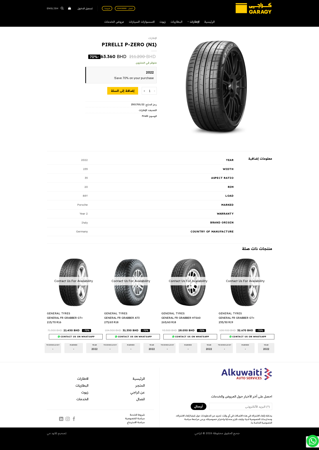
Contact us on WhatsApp (248, 336)
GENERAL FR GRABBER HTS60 (180, 317)
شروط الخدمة (137, 414)
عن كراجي (137, 392)
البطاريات (176, 21)
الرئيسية (209, 21)
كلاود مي (52, 433)
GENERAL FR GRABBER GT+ (236, 317)
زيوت (163, 21)
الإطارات (195, 21)
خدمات (81, 399)
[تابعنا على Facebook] (74, 419)
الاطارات (82, 378)
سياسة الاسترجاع (136, 422)
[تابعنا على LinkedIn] (61, 419)
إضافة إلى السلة (122, 91)
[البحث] (62, 8)
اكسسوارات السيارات (142, 21)
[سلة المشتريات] (70, 8)
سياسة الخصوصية (135, 418)
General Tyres (230, 313)
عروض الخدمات (114, 21)
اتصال (140, 399)
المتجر (140, 385)
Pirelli (145, 115)
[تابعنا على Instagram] (68, 419)
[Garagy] (253, 8)
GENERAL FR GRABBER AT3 (122, 317)
